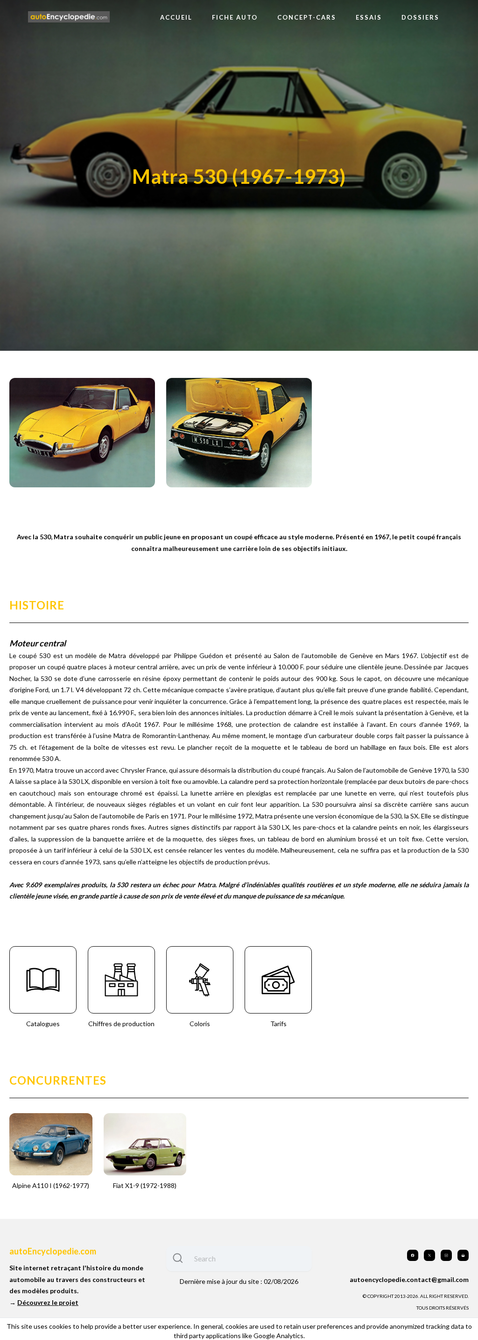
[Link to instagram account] (446, 1255)
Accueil (176, 17)
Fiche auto (235, 17)
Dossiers (420, 17)
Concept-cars (306, 17)
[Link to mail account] (463, 1255)
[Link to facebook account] (412, 1255)
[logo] (69, 17)
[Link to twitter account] (429, 1255)
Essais (369, 17)
